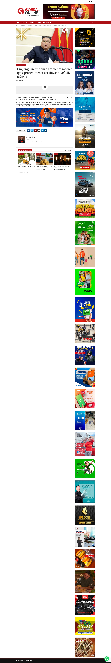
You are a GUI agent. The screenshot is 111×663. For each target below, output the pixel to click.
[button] (106, 658)
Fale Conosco (47, 22)
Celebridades (20, 153)
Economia (38, 153)
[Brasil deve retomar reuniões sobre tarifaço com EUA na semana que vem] (44, 159)
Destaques (19, 64)
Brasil (56, 153)
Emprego (32, 22)
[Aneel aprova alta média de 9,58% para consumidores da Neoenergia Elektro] (62, 159)
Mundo (24, 64)
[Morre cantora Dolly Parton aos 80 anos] (26, 159)
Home (18, 22)
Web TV (39, 22)
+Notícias (24, 22)
